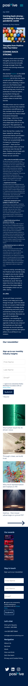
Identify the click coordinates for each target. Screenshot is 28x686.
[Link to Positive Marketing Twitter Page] (7, 669)
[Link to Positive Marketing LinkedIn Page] (13, 669)
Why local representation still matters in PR (13, 486)
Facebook (6, 78)
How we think (9, 652)
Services (7, 646)
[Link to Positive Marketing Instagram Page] (18, 669)
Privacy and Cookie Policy (13, 658)
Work (6, 649)
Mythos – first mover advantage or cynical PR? (13, 514)
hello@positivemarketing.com (14, 635)
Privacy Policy (7, 387)
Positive (14, 74)
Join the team (9, 655)
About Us (7, 643)
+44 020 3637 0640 (11, 631)
